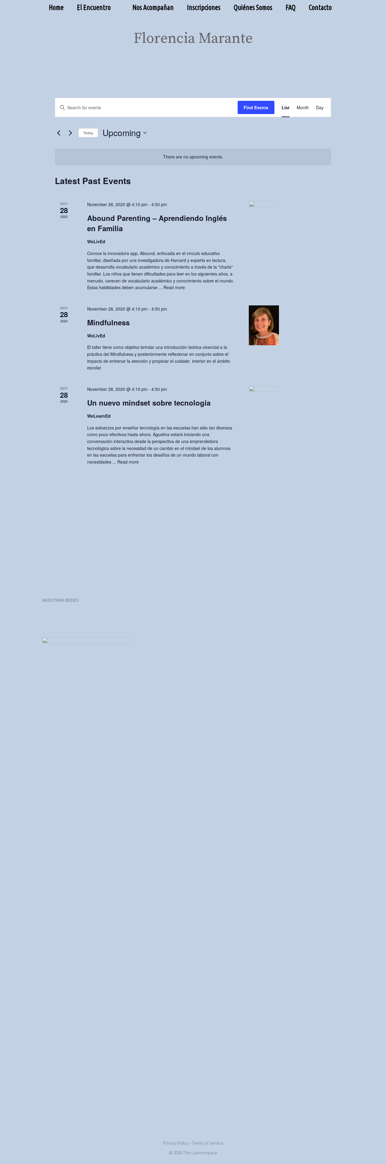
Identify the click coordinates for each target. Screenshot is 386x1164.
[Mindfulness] (290, 325)
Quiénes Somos (253, 7)
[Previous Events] (58, 132)
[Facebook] (59, 618)
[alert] (193, 156)
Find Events (256, 107)
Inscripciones (203, 7)
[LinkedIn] (113, 618)
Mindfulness (108, 322)
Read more (174, 287)
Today (88, 132)
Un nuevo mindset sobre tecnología (148, 402)
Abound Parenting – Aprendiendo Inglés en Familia (157, 223)
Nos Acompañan (153, 7)
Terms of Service (207, 1143)
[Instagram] (77, 618)
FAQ (291, 7)
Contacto (320, 7)
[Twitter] (95, 618)
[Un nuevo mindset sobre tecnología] (290, 401)
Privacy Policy (175, 1143)
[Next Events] (70, 132)
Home (56, 7)
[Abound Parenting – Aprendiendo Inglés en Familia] (290, 216)
